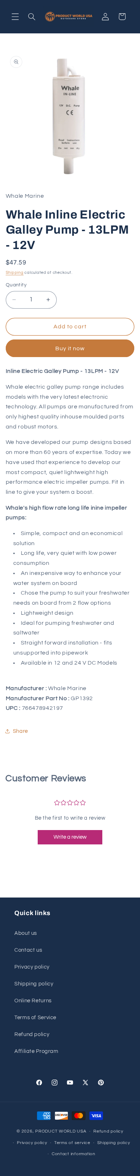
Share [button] (20, 731)
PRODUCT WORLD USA (61, 1131)
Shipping (15, 273)
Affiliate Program (36, 1051)
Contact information (73, 1154)
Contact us (28, 950)
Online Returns (33, 1000)
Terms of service (72, 1143)
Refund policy (31, 1034)
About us (25, 933)
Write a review (70, 837)
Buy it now (70, 348)
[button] (15, 16)
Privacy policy (32, 967)
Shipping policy (33, 984)
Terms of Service (35, 1017)
